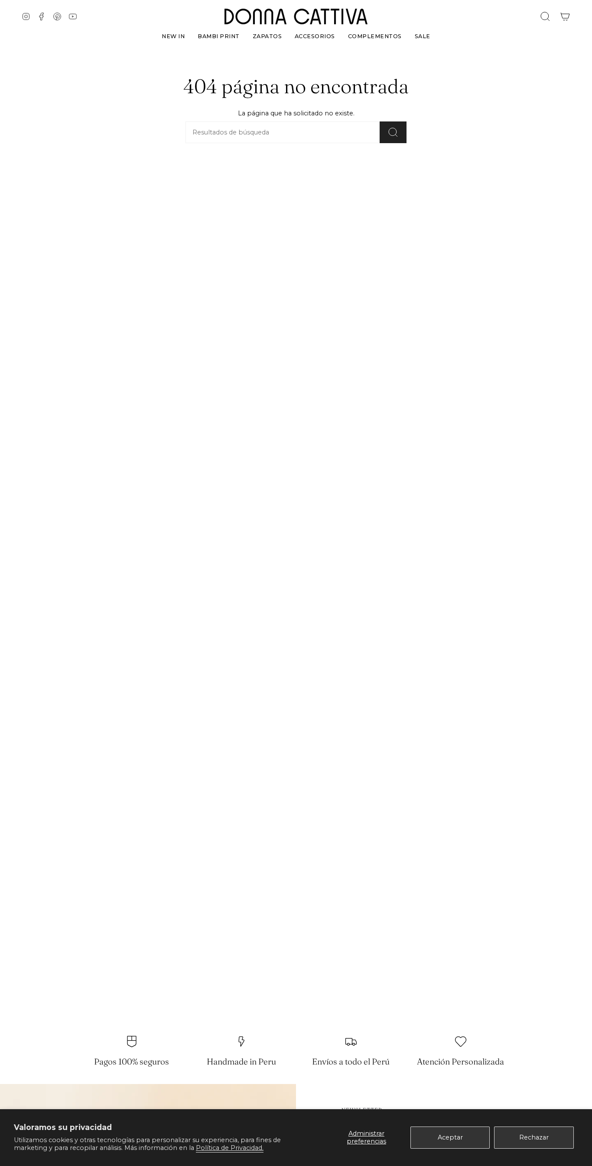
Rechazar (534, 1137)
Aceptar (450, 1137)
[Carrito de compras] (565, 16)
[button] (267, 34)
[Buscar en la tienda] (393, 132)
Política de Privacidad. (229, 1148)
